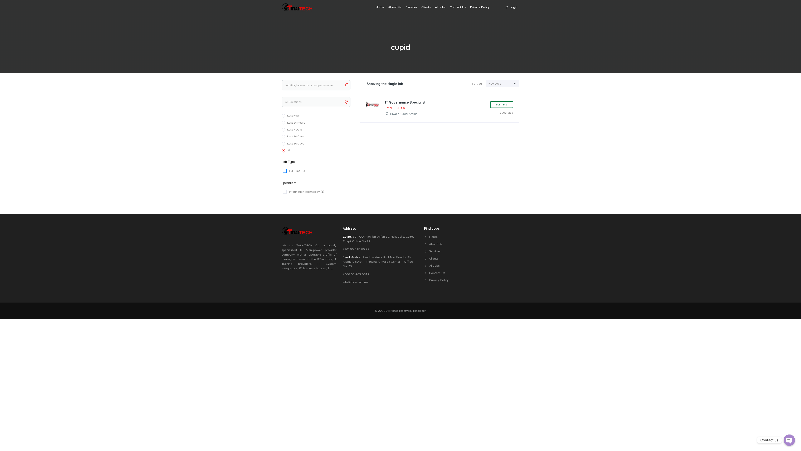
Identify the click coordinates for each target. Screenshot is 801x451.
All (289, 150)
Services (411, 7)
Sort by (477, 83)
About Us (395, 7)
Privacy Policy (480, 7)
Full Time (297, 171)
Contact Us (458, 7)
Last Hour (293, 115)
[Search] (346, 85)
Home (379, 7)
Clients (426, 7)
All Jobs (440, 7)
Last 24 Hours (296, 122)
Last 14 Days (295, 136)
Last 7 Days (294, 129)
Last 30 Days (295, 143)
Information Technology (306, 192)
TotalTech (419, 311)
